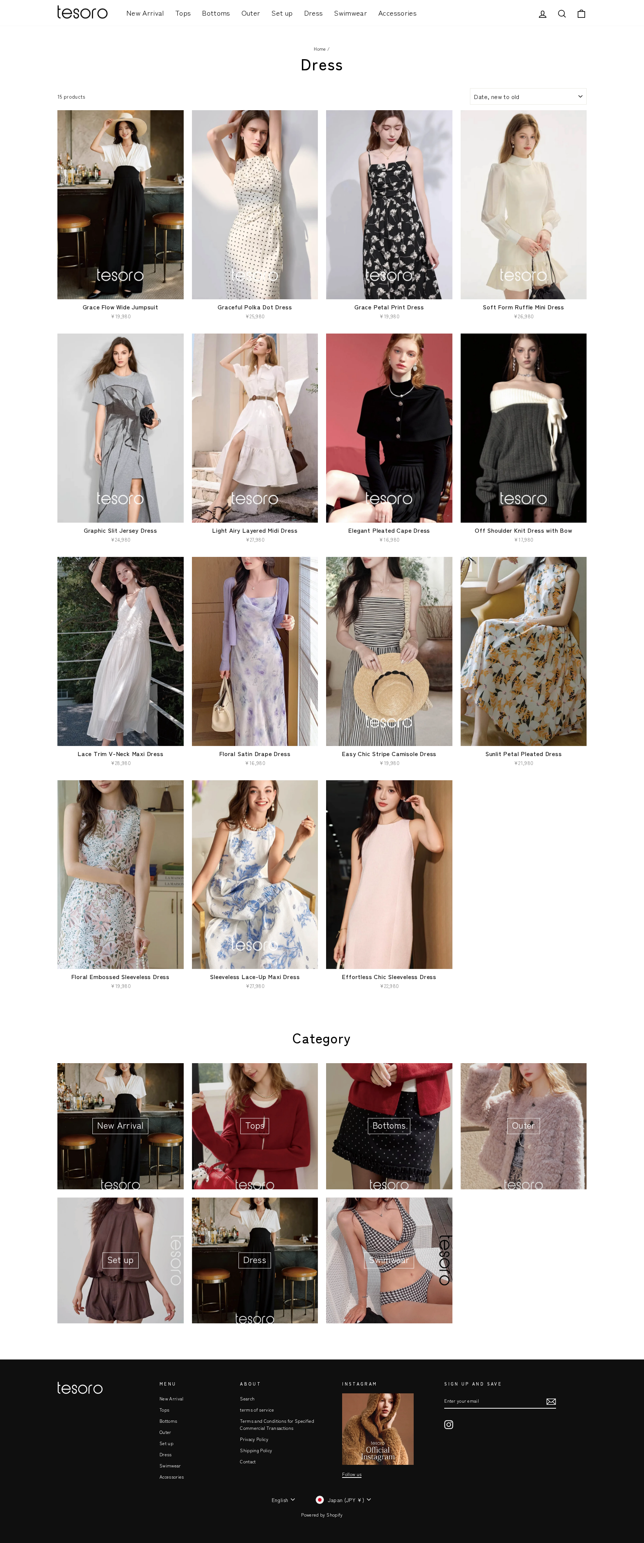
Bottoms (216, 12)
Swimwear (350, 12)
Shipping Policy (256, 1450)
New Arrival (145, 12)
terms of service (257, 1409)
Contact (248, 1461)
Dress (313, 12)
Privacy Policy (254, 1439)
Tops (183, 12)
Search (247, 1398)
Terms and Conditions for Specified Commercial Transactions (277, 1424)
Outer (251, 12)
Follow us (352, 1474)
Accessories (397, 12)
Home (320, 48)
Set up (282, 12)
